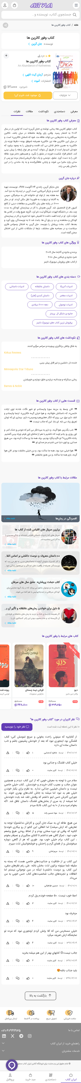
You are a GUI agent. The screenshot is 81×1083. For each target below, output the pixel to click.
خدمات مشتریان (71, 1051)
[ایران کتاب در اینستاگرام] (29, 1037)
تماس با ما (74, 1030)
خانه (76, 25)
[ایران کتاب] (41, 5)
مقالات (29, 111)
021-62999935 (11, 1030)
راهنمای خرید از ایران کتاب (65, 1044)
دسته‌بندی (59, 111)
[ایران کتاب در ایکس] (12, 1037)
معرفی (74, 111)
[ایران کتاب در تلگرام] (21, 1037)
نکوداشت (43, 111)
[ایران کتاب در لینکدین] (3, 1037)
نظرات (17, 111)
